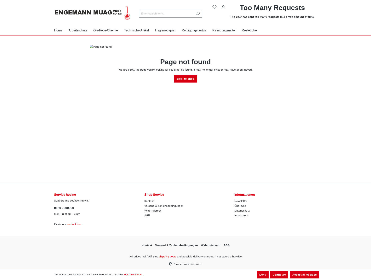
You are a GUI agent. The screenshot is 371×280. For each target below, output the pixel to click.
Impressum (241, 215)
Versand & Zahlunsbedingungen (164, 205)
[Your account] (223, 7)
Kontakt (149, 200)
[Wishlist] (214, 7)
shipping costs (167, 256)
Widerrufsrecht (153, 210)
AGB (147, 215)
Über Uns (240, 205)
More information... (133, 274)
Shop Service (154, 194)
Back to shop (185, 78)
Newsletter (240, 200)
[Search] (197, 14)
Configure (279, 274)
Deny (262, 274)
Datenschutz (242, 210)
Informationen (244, 194)
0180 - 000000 (64, 208)
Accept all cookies (304, 274)
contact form (74, 224)
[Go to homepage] (92, 12)
